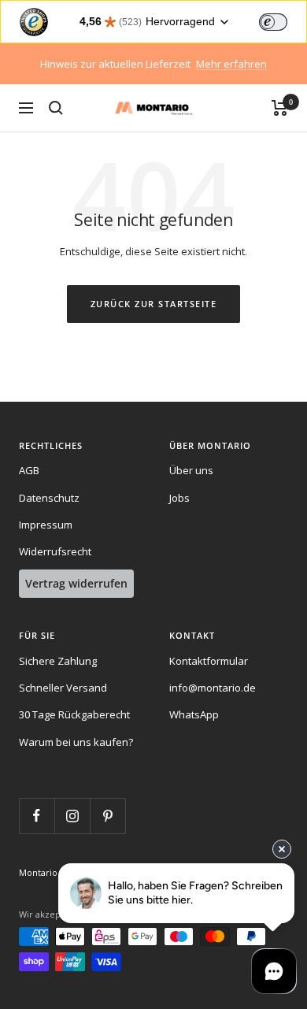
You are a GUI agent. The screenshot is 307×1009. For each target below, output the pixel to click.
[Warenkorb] (280, 108)
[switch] (273, 22)
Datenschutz (49, 498)
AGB (29, 470)
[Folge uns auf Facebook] (36, 815)
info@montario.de (212, 688)
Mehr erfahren (231, 64)
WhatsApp (194, 714)
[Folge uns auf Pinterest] (107, 815)
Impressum (45, 524)
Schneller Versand (63, 688)
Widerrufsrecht (55, 551)
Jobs (179, 498)
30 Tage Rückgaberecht (74, 714)
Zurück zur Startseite (154, 304)
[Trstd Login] (282, 20)
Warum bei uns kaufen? (76, 742)
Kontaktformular (208, 661)
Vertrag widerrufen (76, 583)
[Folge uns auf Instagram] (72, 815)
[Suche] (56, 108)
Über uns (191, 470)
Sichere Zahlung (58, 661)
